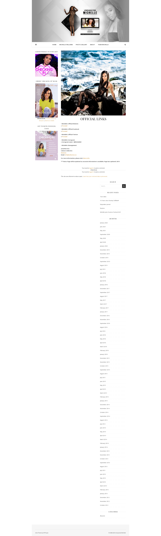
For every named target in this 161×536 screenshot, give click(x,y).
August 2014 (103, 420)
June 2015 (103, 381)
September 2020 (105, 234)
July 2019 (102, 269)
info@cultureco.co (70, 155)
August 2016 (103, 327)
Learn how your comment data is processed (95, 176)
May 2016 (103, 339)
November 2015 (105, 362)
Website (63, 153)
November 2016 (105, 319)
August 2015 (103, 373)
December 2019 (105, 250)
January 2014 (104, 447)
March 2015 (103, 393)
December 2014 (105, 404)
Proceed (64, 126)
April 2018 (103, 281)
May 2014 (103, 431)
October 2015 (104, 366)
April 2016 (103, 343)
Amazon (41, 120)
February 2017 (104, 308)
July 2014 (102, 424)
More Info (86, 158)
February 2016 (104, 350)
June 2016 (103, 335)
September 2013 (105, 462)
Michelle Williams (66, 44)
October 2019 (104, 257)
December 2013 (105, 451)
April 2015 (103, 389)
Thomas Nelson (50, 118)
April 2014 (103, 435)
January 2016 (104, 354)
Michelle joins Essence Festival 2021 (110, 212)
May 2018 (103, 277)
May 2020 (103, 238)
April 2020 (103, 242)
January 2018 (104, 284)
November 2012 (105, 501)
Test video (103, 196)
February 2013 (104, 490)
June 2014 (103, 428)
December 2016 (105, 315)
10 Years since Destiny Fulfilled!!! (109, 200)
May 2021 (103, 230)
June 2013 (103, 474)
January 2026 (104, 223)
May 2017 (103, 300)
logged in (91, 168)
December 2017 (105, 288)
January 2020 (104, 246)
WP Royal (45, 533)
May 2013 (103, 478)
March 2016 (103, 346)
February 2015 (104, 397)
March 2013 (103, 486)
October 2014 (104, 412)
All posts (102, 516)
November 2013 (105, 455)
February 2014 (104, 443)
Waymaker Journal (105, 204)
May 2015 (103, 385)
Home (54, 44)
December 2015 (105, 358)
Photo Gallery (81, 44)
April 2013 (103, 482)
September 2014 (105, 416)
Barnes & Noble (49, 120)
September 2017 (105, 292)
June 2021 (103, 226)
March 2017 (103, 304)
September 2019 (105, 261)
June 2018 (103, 273)
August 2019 (103, 265)
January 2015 (104, 401)
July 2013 (102, 470)
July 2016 (102, 331)
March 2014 (103, 439)
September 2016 (105, 323)
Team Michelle (103, 44)
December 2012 (105, 497)
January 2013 (104, 493)
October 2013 (104, 459)
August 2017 (103, 296)
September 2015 (105, 370)
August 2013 (103, 466)
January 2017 (104, 312)
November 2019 (105, 254)
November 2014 (105, 408)
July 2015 (102, 377)
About (92, 44)
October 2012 (104, 505)
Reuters (102, 208)
